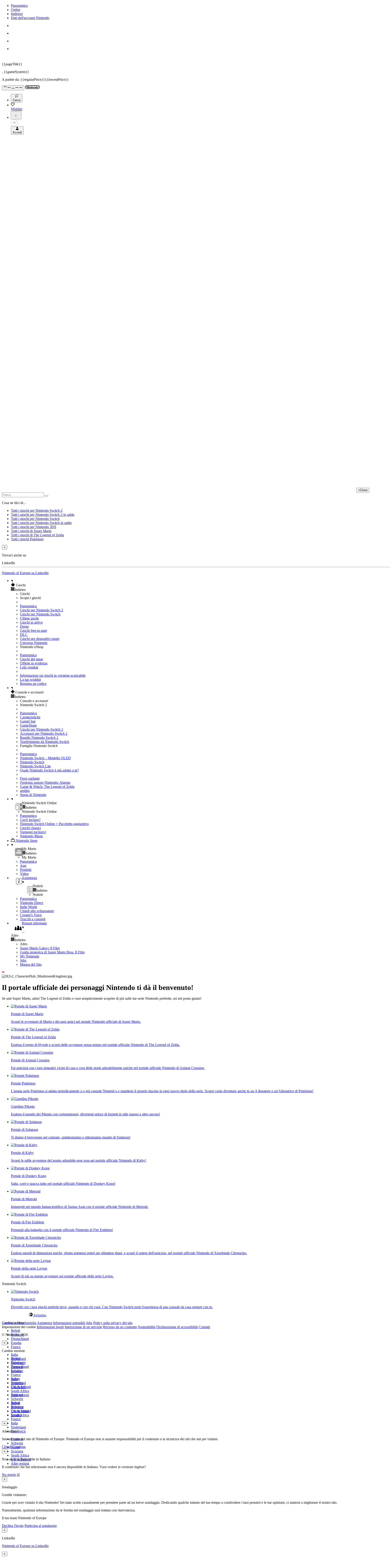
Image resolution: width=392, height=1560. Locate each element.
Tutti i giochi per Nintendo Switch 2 (36, 510)
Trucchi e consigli (32, 919)
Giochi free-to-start (33, 630)
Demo (24, 626)
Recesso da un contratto (120, 1327)
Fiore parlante (30, 778)
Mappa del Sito (31, 964)
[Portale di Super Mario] (29, 1006)
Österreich (18, 1387)
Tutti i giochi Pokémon (27, 539)
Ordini (15, 10)
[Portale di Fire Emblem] (29, 1214)
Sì (18, 1475)
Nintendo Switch (32, 762)
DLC (23, 635)
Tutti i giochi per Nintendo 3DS (33, 527)
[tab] (196, 1315)
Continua (19, 1447)
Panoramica (19, 5)
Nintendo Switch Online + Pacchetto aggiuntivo (54, 824)
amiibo (25, 791)
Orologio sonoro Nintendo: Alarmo (45, 782)
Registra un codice (33, 684)
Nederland (18, 1427)
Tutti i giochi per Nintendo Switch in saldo (41, 523)
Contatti (204, 1327)
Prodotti (25, 870)
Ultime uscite (29, 618)
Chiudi (7, 1447)
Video (24, 874)
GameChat (27, 721)
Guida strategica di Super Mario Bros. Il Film (52, 952)
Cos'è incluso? (30, 820)
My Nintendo (29, 956)
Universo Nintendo (33, 643)
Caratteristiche (30, 717)
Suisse (15, 1403)
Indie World (28, 907)
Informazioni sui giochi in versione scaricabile (53, 675)
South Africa (20, 1391)
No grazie (9, 1475)
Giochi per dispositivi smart (39, 639)
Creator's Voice (31, 915)
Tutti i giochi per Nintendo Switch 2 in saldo (42, 515)
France (16, 1347)
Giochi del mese (31, 659)
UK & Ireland (21, 1411)
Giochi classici (30, 828)
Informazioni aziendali (69, 1323)
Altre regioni (20, 1463)
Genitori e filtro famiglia (19, 1323)
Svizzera (17, 1451)
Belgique (17, 1362)
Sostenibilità (146, 1327)
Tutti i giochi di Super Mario (31, 531)
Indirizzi (17, 14)
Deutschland (20, 1339)
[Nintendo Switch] (25, 1291)
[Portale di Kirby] (24, 1145)
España (16, 1343)
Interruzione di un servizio (83, 1327)
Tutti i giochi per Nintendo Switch (35, 519)
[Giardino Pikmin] (24, 1099)
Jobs (23, 960)
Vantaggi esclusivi (33, 832)
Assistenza (44, 1323)
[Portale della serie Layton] (31, 1261)
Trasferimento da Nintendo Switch (44, 742)
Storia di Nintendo (33, 795)
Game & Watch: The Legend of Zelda (47, 787)
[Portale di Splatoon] (26, 1122)
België (15, 1330)
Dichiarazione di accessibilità (177, 1327)
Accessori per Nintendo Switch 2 (43, 733)
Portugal (17, 1395)
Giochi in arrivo (31, 622)
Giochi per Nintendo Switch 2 (41, 610)
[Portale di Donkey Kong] (30, 1168)
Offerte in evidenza (33, 663)
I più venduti (29, 667)
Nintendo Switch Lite (35, 766)
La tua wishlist (30, 679)
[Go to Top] (196, 972)
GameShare (28, 725)
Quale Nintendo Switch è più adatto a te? (49, 770)
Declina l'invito (13, 1526)
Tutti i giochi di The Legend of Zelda (37, 535)
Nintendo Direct (31, 903)
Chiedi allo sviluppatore (37, 911)
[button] (200, 585)
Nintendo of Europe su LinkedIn (25, 573)
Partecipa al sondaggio (40, 1526)
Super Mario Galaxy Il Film (40, 948)
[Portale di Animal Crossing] (32, 1052)
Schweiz (17, 1443)
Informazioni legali (50, 1327)
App (23, 865)
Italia (14, 1355)
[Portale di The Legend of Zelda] (35, 1029)
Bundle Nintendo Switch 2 (39, 738)
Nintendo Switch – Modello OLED (45, 758)
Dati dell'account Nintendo (30, 18)
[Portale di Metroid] (25, 1191)
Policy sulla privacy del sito (112, 1323)
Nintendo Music (31, 836)
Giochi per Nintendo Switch (40, 614)
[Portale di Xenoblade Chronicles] (36, 1237)
